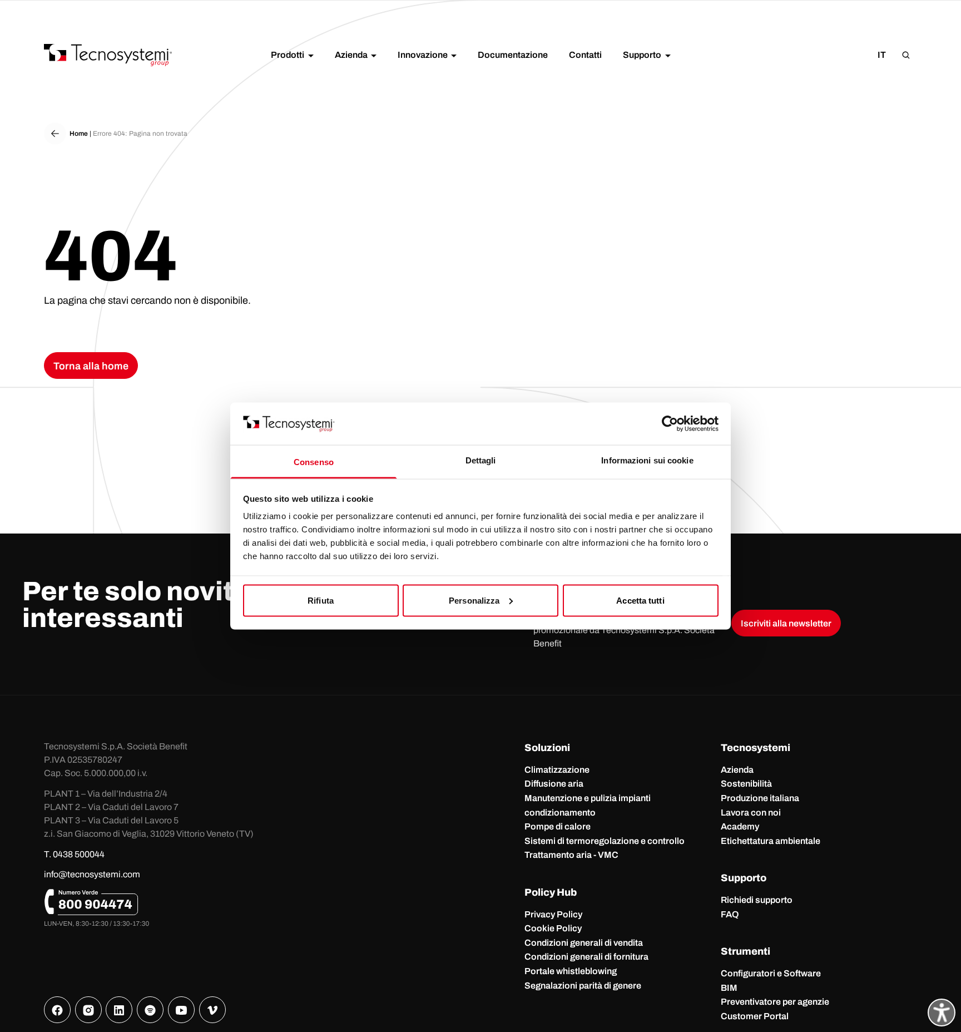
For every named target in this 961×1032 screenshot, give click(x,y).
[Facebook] (57, 1009)
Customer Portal (755, 1016)
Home (79, 133)
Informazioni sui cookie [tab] (647, 460)
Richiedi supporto (756, 900)
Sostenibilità (746, 783)
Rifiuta (321, 600)
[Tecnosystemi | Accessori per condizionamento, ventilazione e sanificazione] (108, 55)
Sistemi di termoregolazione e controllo (604, 841)
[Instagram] (88, 1009)
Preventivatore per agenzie (775, 1001)
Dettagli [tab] (480, 460)
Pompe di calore (557, 826)
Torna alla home (90, 366)
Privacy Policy (553, 914)
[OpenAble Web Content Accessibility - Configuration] (941, 1012)
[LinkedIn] (119, 1009)
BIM (729, 988)
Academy (740, 826)
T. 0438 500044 (74, 854)
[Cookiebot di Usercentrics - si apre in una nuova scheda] (670, 423)
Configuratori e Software (771, 973)
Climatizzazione (557, 769)
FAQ (730, 914)
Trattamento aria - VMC (571, 855)
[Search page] (906, 55)
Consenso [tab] (314, 462)
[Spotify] (150, 1009)
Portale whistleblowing (570, 971)
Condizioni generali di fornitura (586, 956)
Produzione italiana (760, 798)
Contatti (585, 55)
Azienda (737, 769)
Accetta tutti (640, 600)
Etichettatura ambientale (770, 841)
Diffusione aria (553, 783)
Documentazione (513, 55)
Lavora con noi (751, 812)
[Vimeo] (212, 1009)
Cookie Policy (553, 928)
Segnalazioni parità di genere (582, 985)
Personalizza (474, 600)
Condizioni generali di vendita (583, 942)
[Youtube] (181, 1009)
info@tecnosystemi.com (92, 874)
